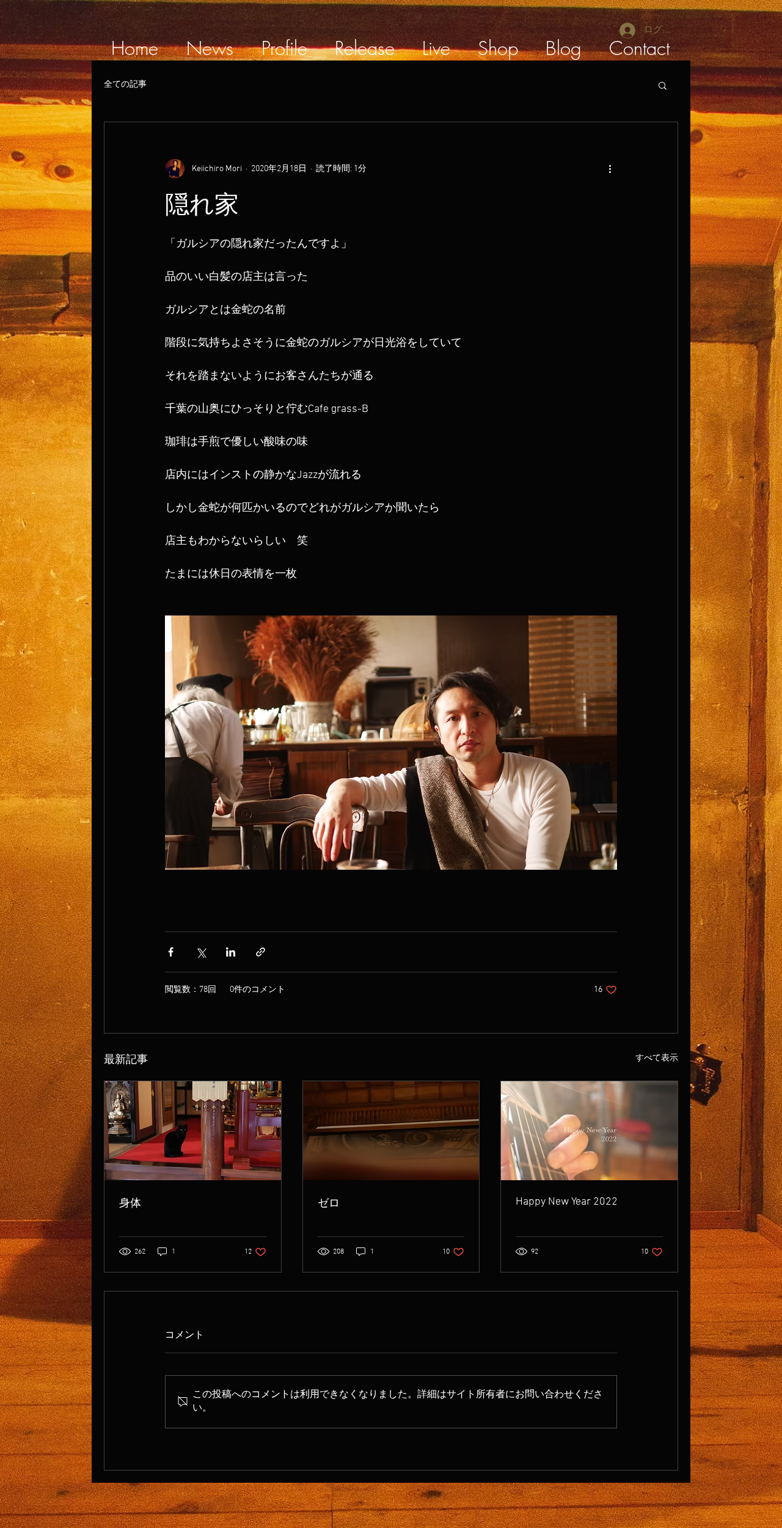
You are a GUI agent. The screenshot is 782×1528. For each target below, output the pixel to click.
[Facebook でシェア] (171, 952)
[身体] (192, 1130)
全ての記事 (125, 84)
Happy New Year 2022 (567, 1202)
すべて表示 (656, 1058)
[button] (662, 85)
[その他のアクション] (609, 168)
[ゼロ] (391, 1130)
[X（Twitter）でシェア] (200, 952)
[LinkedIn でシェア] (230, 952)
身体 (130, 1203)
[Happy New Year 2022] (589, 1130)
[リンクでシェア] (260, 952)
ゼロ (329, 1203)
